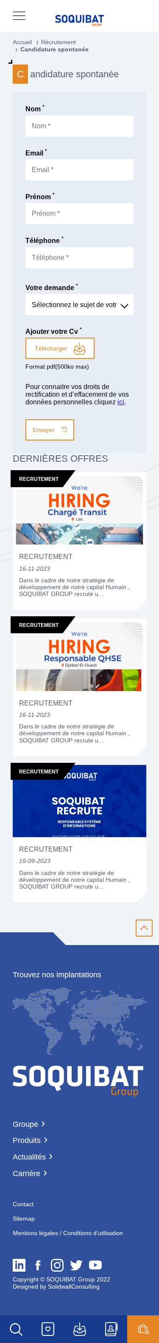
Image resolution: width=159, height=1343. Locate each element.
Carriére (26, 1173)
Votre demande (51, 287)
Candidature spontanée (54, 49)
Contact (23, 1204)
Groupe (25, 1124)
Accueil (22, 42)
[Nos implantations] (79, 1052)
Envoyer (44, 429)
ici (120, 402)
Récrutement (58, 42)
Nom (35, 109)
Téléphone (44, 240)
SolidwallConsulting (73, 1286)
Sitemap (24, 1218)
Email (36, 153)
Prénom (40, 196)
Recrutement (46, 556)
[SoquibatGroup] (78, 1082)
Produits (27, 1140)
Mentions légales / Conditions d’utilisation (68, 1233)
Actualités (29, 1157)
